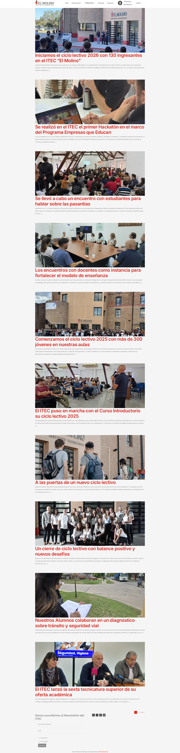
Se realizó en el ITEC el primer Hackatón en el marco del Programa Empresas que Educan (89, 129)
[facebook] (97, 715)
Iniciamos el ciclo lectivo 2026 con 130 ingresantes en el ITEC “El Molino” (88, 57)
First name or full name (44, 724)
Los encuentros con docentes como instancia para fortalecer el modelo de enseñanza (88, 272)
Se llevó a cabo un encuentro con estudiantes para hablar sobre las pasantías (88, 201)
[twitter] (93, 715)
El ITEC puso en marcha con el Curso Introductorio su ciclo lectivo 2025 (87, 413)
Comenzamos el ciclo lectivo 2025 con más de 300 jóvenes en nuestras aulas (88, 341)
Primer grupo (44, 741)
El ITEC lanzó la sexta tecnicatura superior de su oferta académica (85, 691)
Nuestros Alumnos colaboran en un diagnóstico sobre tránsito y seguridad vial (85, 622)
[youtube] (104, 715)
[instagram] (100, 715)
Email (39, 731)
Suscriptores (43, 738)
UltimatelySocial (103, 752)
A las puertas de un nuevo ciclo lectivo (75, 482)
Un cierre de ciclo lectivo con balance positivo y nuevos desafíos (85, 551)
